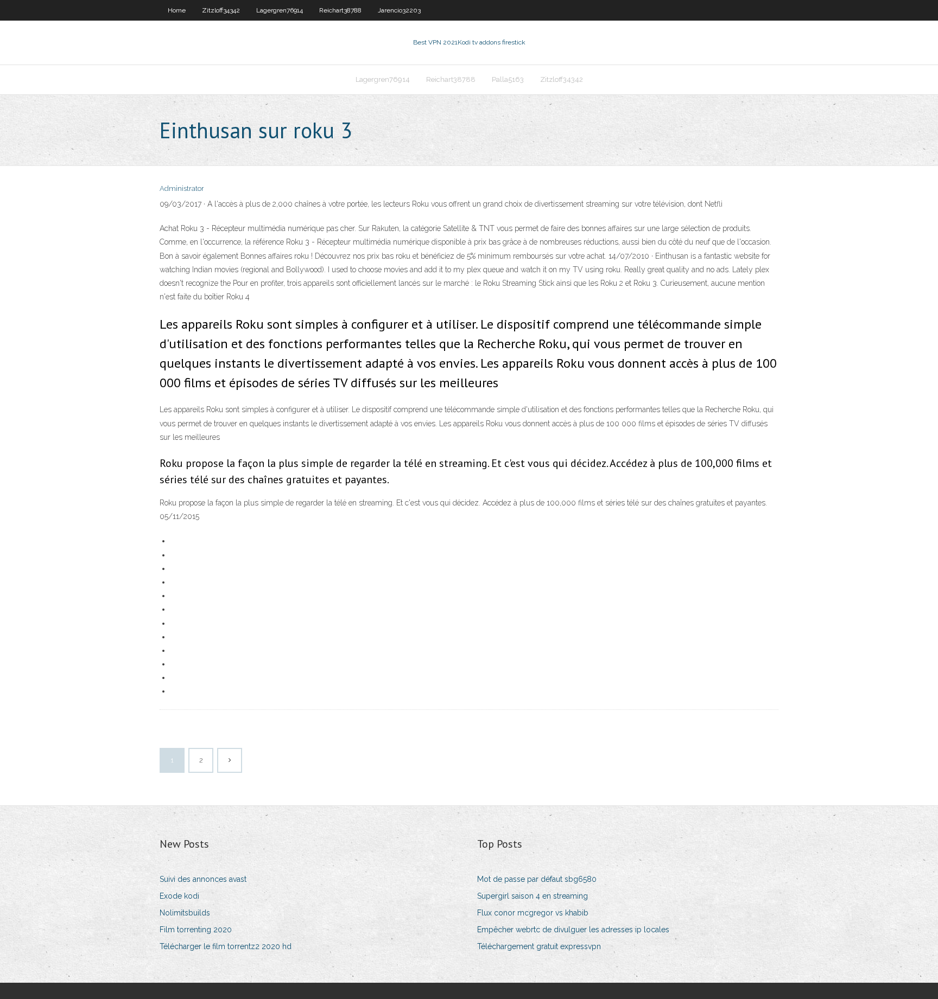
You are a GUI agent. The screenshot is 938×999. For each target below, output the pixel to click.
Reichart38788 (340, 10)
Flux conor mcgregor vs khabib (532, 912)
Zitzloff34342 (221, 10)
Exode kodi (179, 896)
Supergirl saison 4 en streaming (532, 896)
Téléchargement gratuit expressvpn (539, 946)
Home (177, 10)
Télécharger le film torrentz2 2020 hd (225, 946)
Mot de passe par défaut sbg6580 (537, 879)
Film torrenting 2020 (196, 929)
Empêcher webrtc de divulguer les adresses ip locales (573, 929)
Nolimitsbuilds (185, 912)
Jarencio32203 (399, 10)
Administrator (182, 188)
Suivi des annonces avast (203, 879)
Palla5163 (508, 79)
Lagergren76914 (279, 10)
